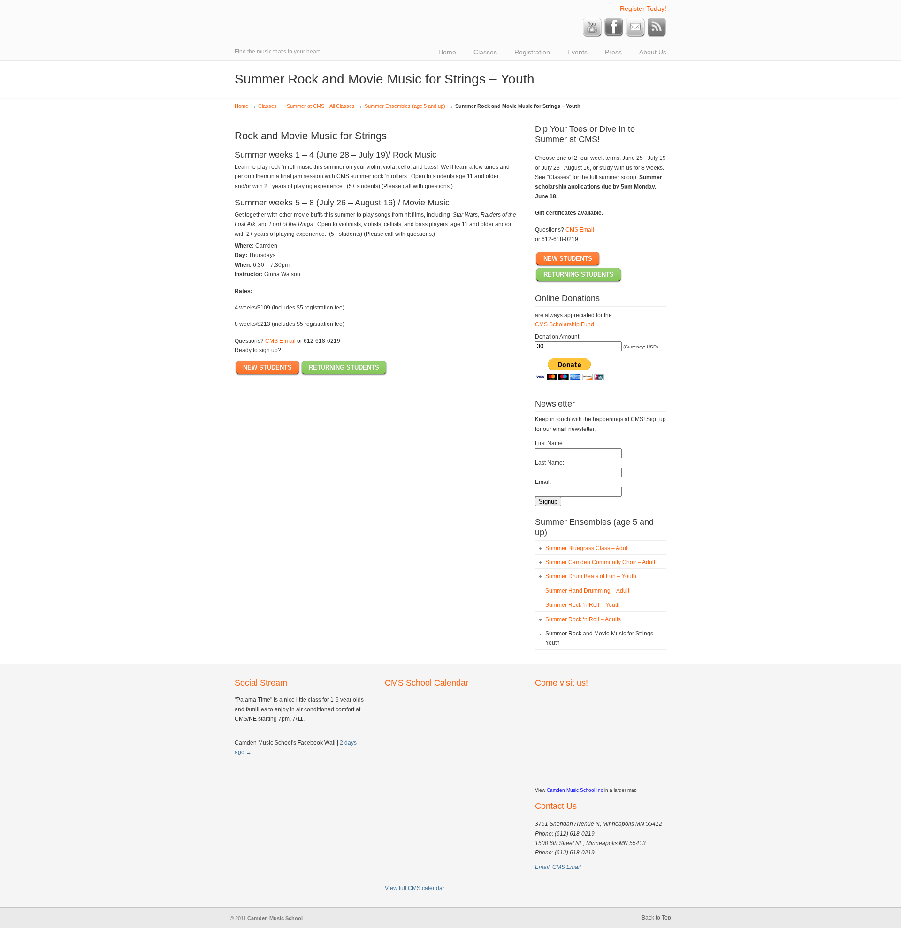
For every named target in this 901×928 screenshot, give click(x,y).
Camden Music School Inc (575, 789)
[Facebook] (613, 34)
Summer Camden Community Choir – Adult (600, 562)
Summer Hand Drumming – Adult (587, 591)
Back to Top (656, 917)
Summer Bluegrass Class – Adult (587, 548)
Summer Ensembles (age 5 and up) (405, 106)
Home (241, 106)
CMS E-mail (280, 341)
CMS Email (579, 229)
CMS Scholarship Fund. (565, 324)
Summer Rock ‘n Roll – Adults (583, 619)
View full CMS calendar (414, 888)
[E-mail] (635, 34)
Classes (267, 106)
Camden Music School (366, 7)
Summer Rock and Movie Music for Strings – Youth (601, 638)
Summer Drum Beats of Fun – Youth (590, 576)
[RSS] (657, 34)
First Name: (549, 443)
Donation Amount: (557, 336)
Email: (543, 482)
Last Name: (549, 463)
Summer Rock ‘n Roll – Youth (582, 605)
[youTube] (592, 34)
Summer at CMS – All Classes (321, 106)
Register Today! (643, 8)
